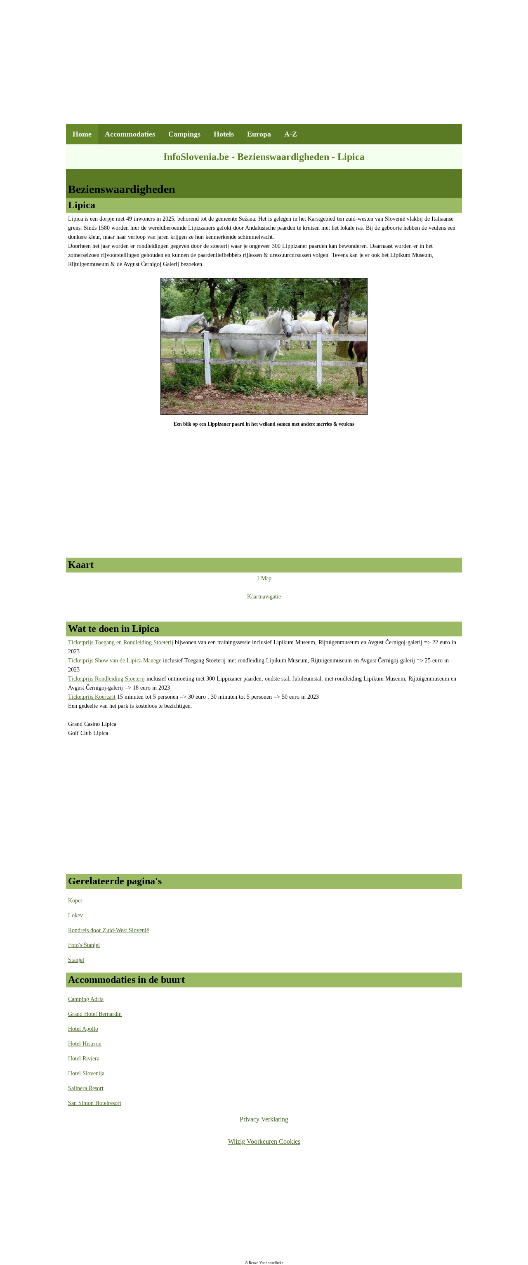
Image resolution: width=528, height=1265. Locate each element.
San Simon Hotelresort (94, 1103)
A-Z (290, 134)
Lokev (75, 915)
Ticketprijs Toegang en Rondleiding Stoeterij (120, 642)
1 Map (264, 578)
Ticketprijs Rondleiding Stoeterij (106, 679)
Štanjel (76, 960)
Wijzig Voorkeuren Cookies (264, 1141)
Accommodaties (130, 134)
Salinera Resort (86, 1088)
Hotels (224, 134)
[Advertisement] (264, 66)
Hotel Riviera (83, 1058)
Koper (75, 901)
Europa (259, 134)
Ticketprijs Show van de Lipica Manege (114, 660)
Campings (184, 134)
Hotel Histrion (84, 1044)
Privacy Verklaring (264, 1119)
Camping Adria (86, 999)
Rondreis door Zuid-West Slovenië (108, 930)
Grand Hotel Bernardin (95, 1014)
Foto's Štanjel (84, 945)
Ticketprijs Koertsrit (92, 697)
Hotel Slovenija (86, 1073)
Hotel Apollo (83, 1029)
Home (82, 134)
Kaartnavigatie (264, 597)
